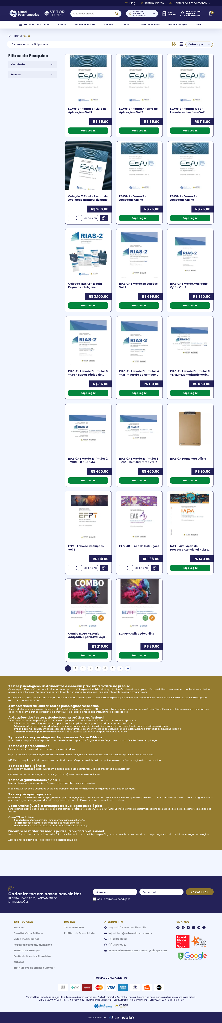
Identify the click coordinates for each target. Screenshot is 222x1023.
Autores (19, 962)
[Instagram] (183, 927)
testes (41, 839)
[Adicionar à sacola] (104, 218)
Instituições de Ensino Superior (34, 967)
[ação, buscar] (116, 13)
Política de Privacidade (79, 933)
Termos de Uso (74, 927)
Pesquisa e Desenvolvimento (33, 944)
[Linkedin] (198, 927)
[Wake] (128, 1017)
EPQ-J (11, 754)
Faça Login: (88, 130)
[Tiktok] (188, 927)
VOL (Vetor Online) (113, 808)
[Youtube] (193, 927)
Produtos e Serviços (27, 950)
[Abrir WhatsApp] (213, 1014)
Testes (26, 36)
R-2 (10, 774)
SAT (10, 760)
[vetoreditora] (37, 13)
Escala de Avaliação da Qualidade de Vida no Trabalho (38, 788)
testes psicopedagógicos (141, 697)
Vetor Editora (18, 697)
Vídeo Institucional (26, 939)
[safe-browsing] (192, 955)
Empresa (19, 927)
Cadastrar (200, 891)
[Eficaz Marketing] (114, 1017)
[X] (204, 927)
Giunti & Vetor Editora (28, 933)
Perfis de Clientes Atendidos (32, 956)
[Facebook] (178, 927)
